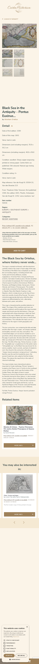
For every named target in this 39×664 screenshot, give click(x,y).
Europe (5, 210)
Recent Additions (10, 219)
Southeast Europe (19, 210)
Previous (4, 35)
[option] (19, 495)
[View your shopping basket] (29, 661)
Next (34, 35)
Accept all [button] (9, 655)
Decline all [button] (21, 655)
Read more (16, 636)
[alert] (15, 643)
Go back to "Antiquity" (11, 19)
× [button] (27, 627)
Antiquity (6, 212)
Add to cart (19, 251)
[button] (15, 659)
